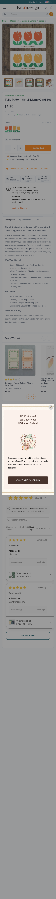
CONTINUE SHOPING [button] (28, 480)
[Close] (50, 407)
